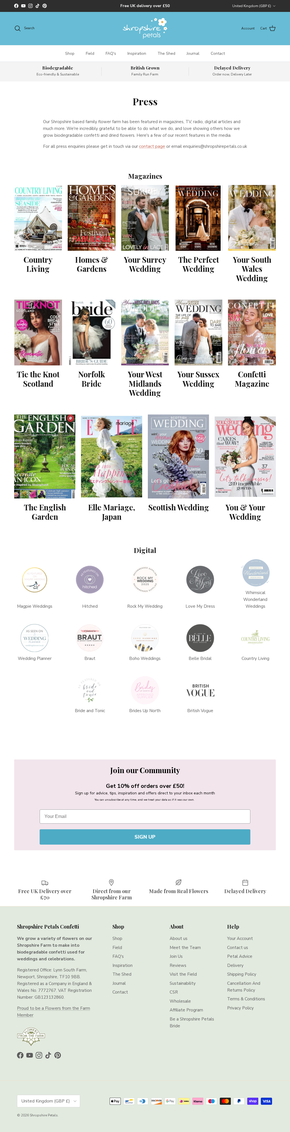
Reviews (178, 965)
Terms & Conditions (246, 999)
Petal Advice (239, 956)
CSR (174, 992)
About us (178, 938)
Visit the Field (183, 974)
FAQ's (111, 53)
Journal (193, 53)
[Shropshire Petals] (145, 28)
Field (90, 53)
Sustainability (183, 983)
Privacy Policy (240, 1008)
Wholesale (180, 1001)
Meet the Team (185, 947)
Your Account (240, 938)
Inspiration (136, 53)
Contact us (237, 947)
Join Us (176, 956)
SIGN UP (145, 837)
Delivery (235, 965)
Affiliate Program (186, 1010)
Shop (69, 53)
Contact (218, 53)
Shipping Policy (241, 974)
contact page (152, 146)
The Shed (166, 53)
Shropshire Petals (44, 1115)
